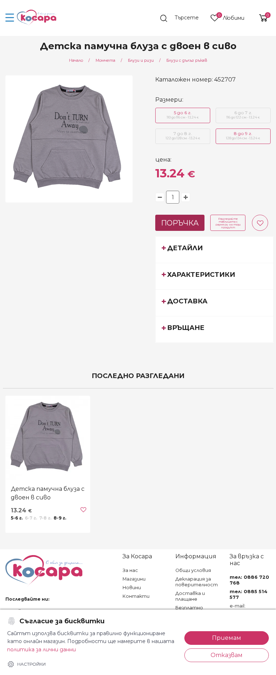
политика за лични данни (41, 649)
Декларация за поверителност (196, 581)
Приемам (226, 637)
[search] (183, 18)
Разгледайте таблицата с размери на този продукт (228, 223)
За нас (130, 570)
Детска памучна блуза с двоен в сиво (47, 493)
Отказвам (227, 655)
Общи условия (193, 570)
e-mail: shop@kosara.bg (249, 608)
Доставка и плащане (190, 596)
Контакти (136, 596)
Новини (132, 587)
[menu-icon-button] (10, 18)
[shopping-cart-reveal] (260, 18)
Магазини (134, 579)
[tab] (214, 249)
